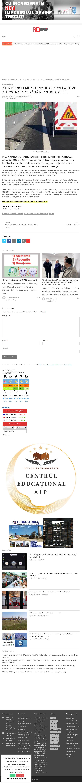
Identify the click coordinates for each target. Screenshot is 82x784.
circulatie (19, 214)
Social (11, 84)
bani (53, 726)
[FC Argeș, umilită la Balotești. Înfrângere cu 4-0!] (14, 613)
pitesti (54, 740)
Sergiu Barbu (45, 615)
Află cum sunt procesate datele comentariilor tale (55, 365)
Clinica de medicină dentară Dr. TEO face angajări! (19, 280)
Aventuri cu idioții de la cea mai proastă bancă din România (49, 592)
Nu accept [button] (20, 775)
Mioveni (55, 737)
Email (44, 340)
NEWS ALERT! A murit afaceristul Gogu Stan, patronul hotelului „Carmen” (40, 44)
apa (53, 718)
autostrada (10, 214)
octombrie (36, 214)
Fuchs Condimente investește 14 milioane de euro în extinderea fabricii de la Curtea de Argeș (44, 665)
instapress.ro (6, 665)
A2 (4, 214)
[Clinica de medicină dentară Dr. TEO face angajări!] (21, 254)
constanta (27, 214)
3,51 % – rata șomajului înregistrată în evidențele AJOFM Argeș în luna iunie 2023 (38, 669)
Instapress (5, 669)
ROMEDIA (42, 559)
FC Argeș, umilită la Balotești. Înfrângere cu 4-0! (45, 613)
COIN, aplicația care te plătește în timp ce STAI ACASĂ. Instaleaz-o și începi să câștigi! (37, 672)
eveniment (55, 732)
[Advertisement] (41, 62)
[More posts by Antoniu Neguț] (4, 98)
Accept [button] (12, 775)
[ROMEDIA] (41, 29)
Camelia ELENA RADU (9, 660)
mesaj (54, 735)
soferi (52, 214)
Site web (5, 348)
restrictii (45, 214)
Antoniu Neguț (42, 578)
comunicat (55, 729)
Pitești (54, 743)
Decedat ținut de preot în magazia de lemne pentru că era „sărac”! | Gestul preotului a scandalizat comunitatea (40, 766)
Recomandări (5, 84)
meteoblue (6, 407)
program (55, 746)
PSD (54, 749)
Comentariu (6, 316)
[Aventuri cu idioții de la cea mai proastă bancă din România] (14, 592)
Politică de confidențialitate (16, 778)
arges (54, 721)
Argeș (54, 723)
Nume (4, 340)
